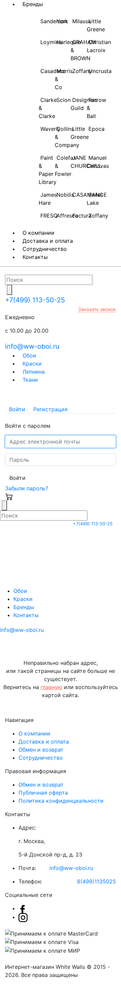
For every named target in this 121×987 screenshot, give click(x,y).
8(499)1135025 (96, 881)
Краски (23, 599)
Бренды (23, 607)
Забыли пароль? (26, 488)
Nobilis (65, 194)
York (62, 21)
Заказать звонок (97, 309)
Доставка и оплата (43, 741)
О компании (34, 733)
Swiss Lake (95, 198)
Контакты (35, 257)
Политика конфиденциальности (61, 800)
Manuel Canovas (98, 161)
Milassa (81, 21)
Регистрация (50, 409)
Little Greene (96, 25)
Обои (20, 590)
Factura (81, 215)
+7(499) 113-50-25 (35, 300)
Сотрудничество (40, 757)
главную (51, 687)
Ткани (30, 379)
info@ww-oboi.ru (32, 346)
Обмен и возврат (41, 749)
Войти (17, 409)
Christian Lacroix (99, 46)
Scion (63, 100)
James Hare (48, 198)
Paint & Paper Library (47, 169)
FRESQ (48, 215)
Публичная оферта (43, 792)
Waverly (50, 128)
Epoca (96, 128)
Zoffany (82, 71)
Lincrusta (100, 71)
